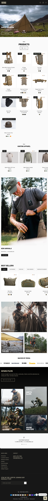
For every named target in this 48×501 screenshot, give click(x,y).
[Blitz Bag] (9, 281)
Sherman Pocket (24, 89)
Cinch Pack (39, 111)
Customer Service (5, 457)
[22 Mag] (24, 59)
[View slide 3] (24, 444)
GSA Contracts (4, 467)
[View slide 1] (22, 444)
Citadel (8, 89)
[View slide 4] (26, 444)
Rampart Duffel (28, 291)
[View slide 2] (23, 444)
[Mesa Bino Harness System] (8, 59)
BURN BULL (7, 403)
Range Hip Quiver (24, 111)
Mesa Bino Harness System (8, 67)
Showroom (3, 455)
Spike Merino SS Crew (10, 167)
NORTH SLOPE (29, 393)
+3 (26, 92)
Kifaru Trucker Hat (8, 132)
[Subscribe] (25, 483)
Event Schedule (4, 463)
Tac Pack (39, 67)
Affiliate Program (4, 468)
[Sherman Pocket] (24, 80)
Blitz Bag (10, 291)
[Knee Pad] (8, 102)
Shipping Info (4, 465)
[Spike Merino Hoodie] (28, 157)
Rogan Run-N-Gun (39, 89)
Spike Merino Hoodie (28, 167)
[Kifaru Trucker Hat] (8, 124)
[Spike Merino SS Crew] (9, 157)
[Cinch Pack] (39, 102)
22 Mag (24, 67)
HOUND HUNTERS (30, 428)
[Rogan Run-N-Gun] (39, 80)
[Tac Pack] (39, 59)
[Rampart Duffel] (28, 281)
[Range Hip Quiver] (24, 102)
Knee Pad (8, 111)
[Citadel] (8, 80)
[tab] (4, 269)
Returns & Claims (5, 459)
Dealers (3, 461)
